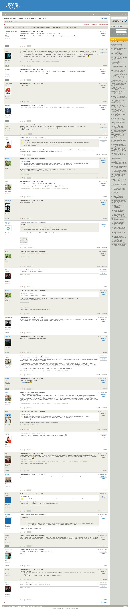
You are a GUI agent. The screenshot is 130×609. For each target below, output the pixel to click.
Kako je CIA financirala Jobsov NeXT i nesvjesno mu (120, 78)
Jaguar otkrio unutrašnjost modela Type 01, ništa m (120, 120)
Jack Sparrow (9, 317)
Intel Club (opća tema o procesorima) (119, 101)
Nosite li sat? (117, 62)
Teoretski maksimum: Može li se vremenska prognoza (120, 169)
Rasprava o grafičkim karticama (119, 46)
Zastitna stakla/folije (118, 165)
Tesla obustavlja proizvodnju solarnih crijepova (120, 58)
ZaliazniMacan (9, 270)
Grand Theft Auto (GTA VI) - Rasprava (120, 42)
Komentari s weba (19, 14)
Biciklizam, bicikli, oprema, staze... (120, 67)
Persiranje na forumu (119, 219)
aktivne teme (101, 14)
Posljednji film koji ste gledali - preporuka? (120, 172)
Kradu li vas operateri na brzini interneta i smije (119, 71)
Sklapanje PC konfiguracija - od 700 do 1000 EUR (120, 167)
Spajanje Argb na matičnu (120, 140)
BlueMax (7, 494)
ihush (6, 181)
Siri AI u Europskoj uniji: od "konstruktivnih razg (120, 180)
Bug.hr (5, 14)
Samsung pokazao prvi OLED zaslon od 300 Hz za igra (120, 97)
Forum (10, 14)
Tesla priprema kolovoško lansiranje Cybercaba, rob (120, 228)
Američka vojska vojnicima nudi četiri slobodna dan (120, 230)
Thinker (7, 137)
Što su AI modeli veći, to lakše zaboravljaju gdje (119, 213)
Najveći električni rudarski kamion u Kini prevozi (120, 211)
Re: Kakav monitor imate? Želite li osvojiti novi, (32, 137)
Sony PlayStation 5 (118, 105)
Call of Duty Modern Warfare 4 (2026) (120, 89)
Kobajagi (7, 69)
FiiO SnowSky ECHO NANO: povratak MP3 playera (119, 135)
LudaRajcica (8, 83)
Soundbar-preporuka (119, 209)
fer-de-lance (8, 158)
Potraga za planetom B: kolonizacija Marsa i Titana (120, 60)
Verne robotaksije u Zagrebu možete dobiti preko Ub (120, 107)
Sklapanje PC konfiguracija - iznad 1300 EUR (120, 49)
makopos (7, 124)
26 (22, 134)
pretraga (124, 14)
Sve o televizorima (118, 87)
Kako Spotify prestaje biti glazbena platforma (119, 124)
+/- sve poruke (86, 24)
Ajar (6, 453)
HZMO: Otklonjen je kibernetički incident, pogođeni (118, 197)
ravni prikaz (94, 24)
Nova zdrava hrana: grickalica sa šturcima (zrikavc (119, 127)
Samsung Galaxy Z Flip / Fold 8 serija (119, 92)
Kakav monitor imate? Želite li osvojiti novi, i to (65, 27)
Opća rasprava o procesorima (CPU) (118, 51)
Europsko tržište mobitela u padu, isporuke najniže (120, 94)
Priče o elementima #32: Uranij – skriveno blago (119, 149)
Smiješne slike (117, 158)
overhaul (7, 105)
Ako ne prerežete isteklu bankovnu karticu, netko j (120, 201)
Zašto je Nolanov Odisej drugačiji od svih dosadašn (120, 112)
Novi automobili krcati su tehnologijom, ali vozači (119, 103)
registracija (94, 14)
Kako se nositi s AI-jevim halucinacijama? (119, 110)
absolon (7, 378)
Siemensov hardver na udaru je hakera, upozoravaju (119, 206)
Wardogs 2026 (117, 80)
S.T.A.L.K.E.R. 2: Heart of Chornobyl (120, 151)
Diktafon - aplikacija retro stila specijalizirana (119, 194)
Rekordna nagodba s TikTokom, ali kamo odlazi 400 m (120, 145)
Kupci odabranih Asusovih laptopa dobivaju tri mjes (120, 189)
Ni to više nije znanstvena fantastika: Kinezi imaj (120, 142)
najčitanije (108, 14)
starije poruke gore (103, 24)
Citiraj (103, 35)
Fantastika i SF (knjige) (119, 122)
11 (22, 247)
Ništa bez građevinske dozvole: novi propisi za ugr (120, 138)
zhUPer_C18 (8, 549)
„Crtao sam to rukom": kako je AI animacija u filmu (120, 182)
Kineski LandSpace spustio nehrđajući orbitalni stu (120, 131)
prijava (89, 14)
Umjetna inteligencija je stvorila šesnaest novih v (119, 154)
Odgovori (103, 33)
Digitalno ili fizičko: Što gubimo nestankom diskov (120, 242)
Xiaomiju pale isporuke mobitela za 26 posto (119, 186)
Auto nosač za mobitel (119, 132)
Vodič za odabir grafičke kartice (119, 233)
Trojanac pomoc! (118, 85)
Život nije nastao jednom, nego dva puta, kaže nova (120, 160)
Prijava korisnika (116, 26)
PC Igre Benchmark (118, 235)
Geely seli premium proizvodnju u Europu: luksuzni (119, 54)
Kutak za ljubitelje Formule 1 (120, 81)
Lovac (7, 50)
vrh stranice (125, 606)
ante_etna (8, 222)
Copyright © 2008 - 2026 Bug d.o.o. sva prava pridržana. (65, 608)
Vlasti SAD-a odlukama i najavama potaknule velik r (120, 203)
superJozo (8, 200)
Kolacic (7, 474)
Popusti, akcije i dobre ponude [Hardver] (119, 240)
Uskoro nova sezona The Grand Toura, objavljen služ (120, 163)
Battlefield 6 (116, 218)
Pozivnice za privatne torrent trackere (119, 156)
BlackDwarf (8, 336)
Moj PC (6, 46)
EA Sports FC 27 (118, 191)
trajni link (105, 46)
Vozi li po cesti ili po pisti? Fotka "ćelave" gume (119, 175)
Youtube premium (118, 44)
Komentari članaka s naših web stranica (36, 14)
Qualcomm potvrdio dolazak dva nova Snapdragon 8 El (120, 245)
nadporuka (104, 154)
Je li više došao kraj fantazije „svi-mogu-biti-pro (120, 237)
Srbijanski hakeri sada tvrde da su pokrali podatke (120, 222)
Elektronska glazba (118, 118)
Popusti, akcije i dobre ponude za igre (119, 177)
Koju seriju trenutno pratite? (120, 184)
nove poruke (114, 14)
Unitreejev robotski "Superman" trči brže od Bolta (119, 225)
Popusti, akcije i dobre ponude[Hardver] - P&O (119, 216)
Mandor (7, 569)
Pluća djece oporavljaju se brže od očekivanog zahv (120, 64)
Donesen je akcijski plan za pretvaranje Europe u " (120, 84)
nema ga (22, 382)
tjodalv (7, 411)
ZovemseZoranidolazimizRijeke (13, 31)
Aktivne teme (115, 39)
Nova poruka (104, 18)
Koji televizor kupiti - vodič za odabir (120, 115)
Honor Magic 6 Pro (118, 69)
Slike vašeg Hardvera (119, 117)
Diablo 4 (116, 192)
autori (119, 14)
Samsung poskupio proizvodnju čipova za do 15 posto (120, 74)
